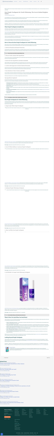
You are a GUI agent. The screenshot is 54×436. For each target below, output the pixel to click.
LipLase (44, 411)
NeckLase (45, 412)
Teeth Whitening (24, 410)
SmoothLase (45, 410)
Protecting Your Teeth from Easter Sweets (9, 391)
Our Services (15, 1)
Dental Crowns (31, 411)
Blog (38, 1)
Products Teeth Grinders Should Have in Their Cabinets (12, 363)
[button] (2, 434)
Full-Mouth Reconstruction (31, 416)
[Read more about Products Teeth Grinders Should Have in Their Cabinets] (8, 362)
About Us (20, 1)
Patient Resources (25, 1)
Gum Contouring (24, 413)
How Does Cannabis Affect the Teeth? (8, 369)
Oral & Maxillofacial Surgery (17, 426)
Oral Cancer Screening (17, 415)
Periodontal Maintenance (17, 424)
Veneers (23, 411)
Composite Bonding (24, 412)
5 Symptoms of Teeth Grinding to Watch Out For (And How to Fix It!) (15, 386)
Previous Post (6, 357)
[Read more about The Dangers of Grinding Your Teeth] (5, 373)
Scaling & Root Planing (17, 428)
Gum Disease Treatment (17, 427)
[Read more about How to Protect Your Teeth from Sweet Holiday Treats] (9, 401)
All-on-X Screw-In (38, 413)
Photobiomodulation (46, 414)
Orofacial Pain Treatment (17, 429)
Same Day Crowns (31, 412)
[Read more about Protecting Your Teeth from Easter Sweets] (6, 390)
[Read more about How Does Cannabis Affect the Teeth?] (5, 368)
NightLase (45, 413)
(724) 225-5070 (6, 413)
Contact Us (35, 1)
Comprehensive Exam (17, 414)
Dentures (30, 413)
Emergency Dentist (17, 411)
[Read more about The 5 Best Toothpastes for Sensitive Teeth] (6, 379)
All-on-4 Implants (38, 412)
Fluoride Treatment (17, 413)
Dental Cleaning (16, 410)
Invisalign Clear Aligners (24, 414)
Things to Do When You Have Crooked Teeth (9, 397)
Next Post (48, 357)
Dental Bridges (38, 411)
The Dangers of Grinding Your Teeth (8, 374)
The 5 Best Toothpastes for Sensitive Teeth (9, 380)
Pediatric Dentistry (17, 412)
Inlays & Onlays (31, 417)
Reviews (31, 1)
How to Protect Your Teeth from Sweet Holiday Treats (12, 402)
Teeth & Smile (7, 15)
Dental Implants (38, 410)
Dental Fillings (30, 410)
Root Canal (30, 414)
